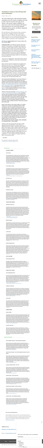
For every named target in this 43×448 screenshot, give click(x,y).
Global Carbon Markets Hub (14, 441)
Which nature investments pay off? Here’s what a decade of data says (35, 40)
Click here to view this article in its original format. (11, 429)
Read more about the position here (11, 349)
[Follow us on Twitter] (4, 430)
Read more (8, 187)
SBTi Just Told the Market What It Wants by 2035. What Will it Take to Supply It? (36, 56)
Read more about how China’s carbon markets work (14, 283)
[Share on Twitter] (34, 68)
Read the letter (9, 216)
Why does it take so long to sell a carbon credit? (36, 62)
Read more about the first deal (11, 282)
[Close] (41, 422)
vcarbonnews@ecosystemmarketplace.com (10, 141)
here (2, 42)
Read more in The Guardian (11, 199)
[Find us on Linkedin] (5, 430)
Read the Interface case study (11, 163)
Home (6, 441)
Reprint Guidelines (10, 433)
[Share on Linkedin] (38, 68)
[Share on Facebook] (32, 68)
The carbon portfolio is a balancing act (35, 50)
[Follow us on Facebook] (2, 430)
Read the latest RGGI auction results (12, 217)
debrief (12, 65)
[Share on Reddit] (36, 68)
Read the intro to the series (10, 162)
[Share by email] (40, 68)
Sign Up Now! (36, 32)
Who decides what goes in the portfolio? (35, 46)
